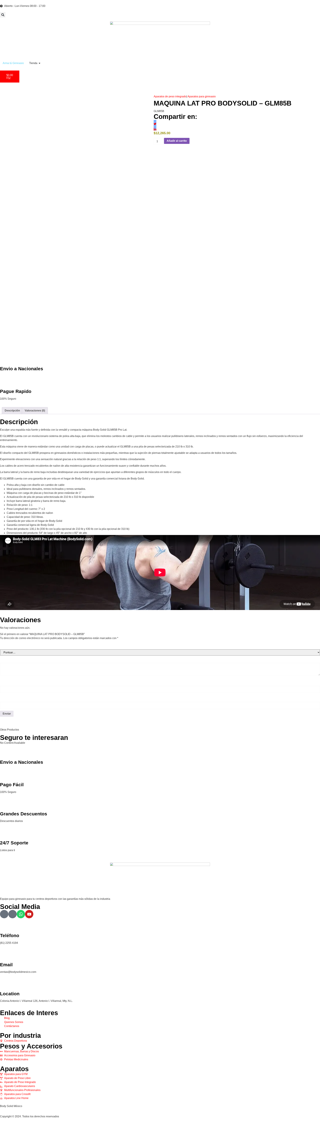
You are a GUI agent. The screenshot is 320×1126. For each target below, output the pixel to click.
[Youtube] (29, 914)
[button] (3, 15)
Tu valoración (10, 659)
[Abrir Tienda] (39, 63)
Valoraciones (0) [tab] (35, 410)
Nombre (6, 682)
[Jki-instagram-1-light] (12, 914)
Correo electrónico (14, 698)
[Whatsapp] (21, 914)
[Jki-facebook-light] (4, 914)
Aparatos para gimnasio (202, 96)
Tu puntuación (11, 645)
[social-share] (155, 121)
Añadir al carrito (177, 140)
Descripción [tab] (12, 410)
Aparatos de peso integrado (170, 96)
